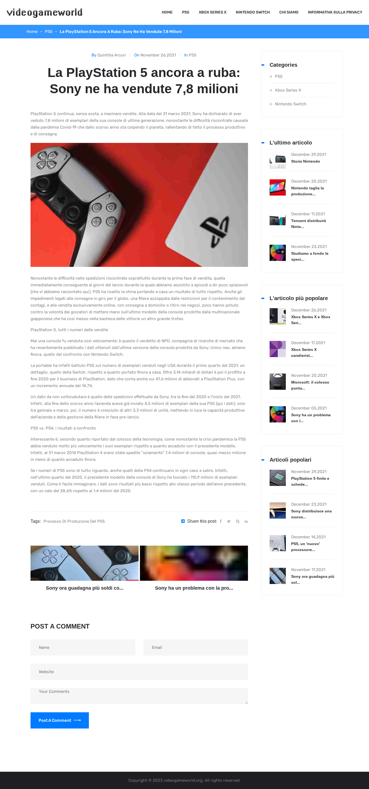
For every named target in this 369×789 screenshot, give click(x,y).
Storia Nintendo (305, 161)
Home (167, 12)
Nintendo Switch (253, 12)
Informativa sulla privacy (335, 12)
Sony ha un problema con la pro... (194, 588)
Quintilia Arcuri (112, 55)
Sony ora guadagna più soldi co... (84, 588)
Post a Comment (55, 720)
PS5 (185, 12)
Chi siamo (288, 12)
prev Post (79, 564)
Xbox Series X (212, 12)
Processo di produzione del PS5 (74, 521)
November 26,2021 (158, 55)
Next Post (188, 564)
